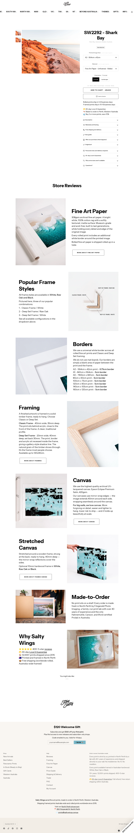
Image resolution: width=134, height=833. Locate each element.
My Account (51, 789)
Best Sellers (7, 760)
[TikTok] (8, 828)
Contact (49, 785)
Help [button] (47, 753)
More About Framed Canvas (35, 577)
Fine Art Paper (52, 764)
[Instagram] (17, 828)
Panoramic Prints (10, 764)
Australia (6, 778)
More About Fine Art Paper (88, 252)
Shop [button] (4, 753)
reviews (48, 649)
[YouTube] (21, 828)
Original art (88, 144)
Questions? (89, 165)
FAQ (48, 781)
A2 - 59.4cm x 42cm (92, 57)
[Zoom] (51, 51)
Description (88, 120)
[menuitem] (12, 11)
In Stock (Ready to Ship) (12, 767)
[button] (126, 825)
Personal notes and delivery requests (96, 150)
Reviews (49, 756)
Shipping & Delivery (54, 774)
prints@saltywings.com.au (68, 812)
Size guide (88, 134)
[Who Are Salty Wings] (41, 606)
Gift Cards (7, 771)
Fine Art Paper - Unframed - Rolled (98, 69)
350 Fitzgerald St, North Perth (68, 809)
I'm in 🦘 (79, 742)
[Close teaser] (119, 831)
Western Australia (10, 774)
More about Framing (33, 461)
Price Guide (51, 771)
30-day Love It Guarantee (93, 155)
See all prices (100, 47)
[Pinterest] (12, 828)
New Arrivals (8, 756)
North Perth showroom (70, 807)
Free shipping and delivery (93, 130)
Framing (49, 760)
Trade (48, 778)
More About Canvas (86, 522)
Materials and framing (92, 125)
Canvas (49, 767)
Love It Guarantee (38, 652)
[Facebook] (4, 828)
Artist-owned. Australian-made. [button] (98, 753)
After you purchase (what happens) (96, 139)
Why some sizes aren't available (95, 160)
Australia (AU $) (9, 824)
